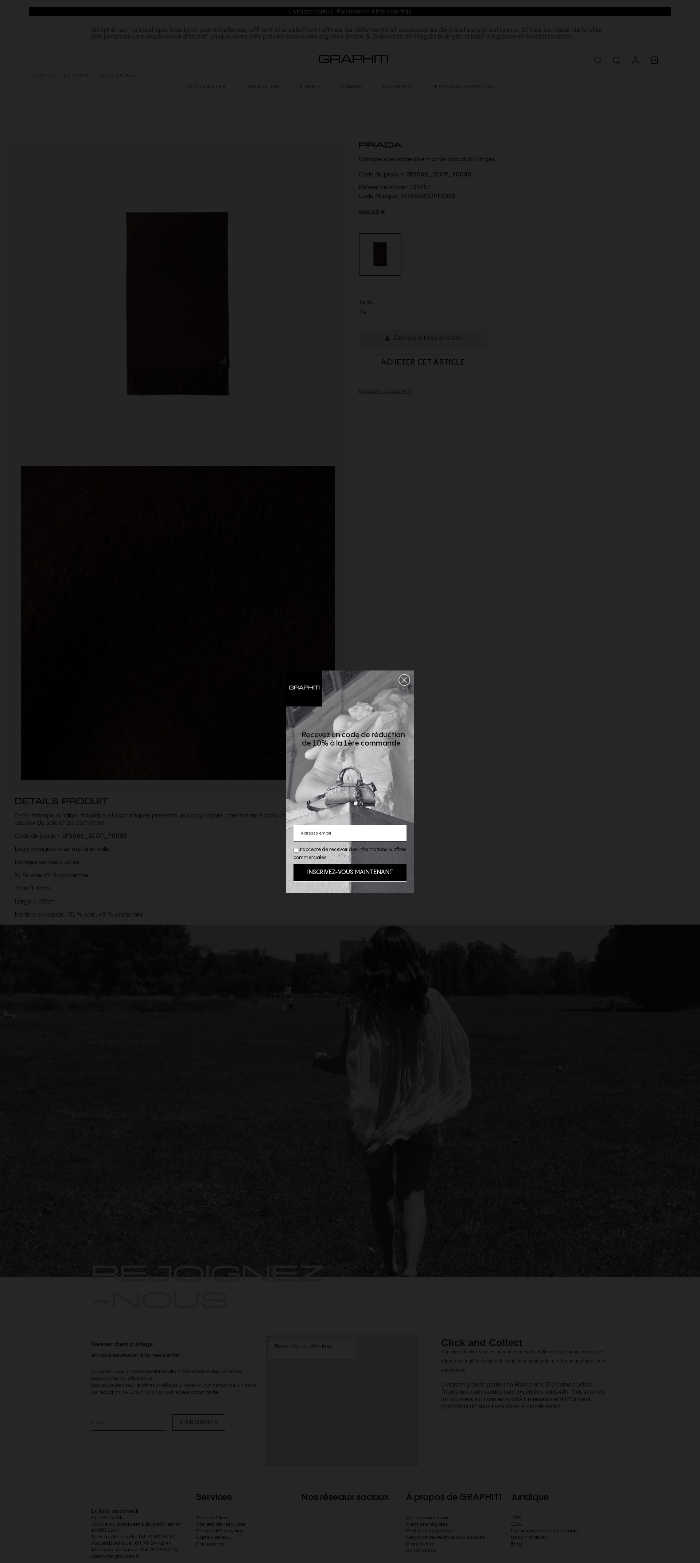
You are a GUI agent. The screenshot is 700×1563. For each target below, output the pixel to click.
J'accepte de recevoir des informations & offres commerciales (349, 853)
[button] (404, 680)
